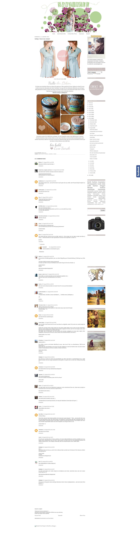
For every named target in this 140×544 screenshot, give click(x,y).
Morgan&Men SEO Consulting (75, 318)
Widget (83, 318)
